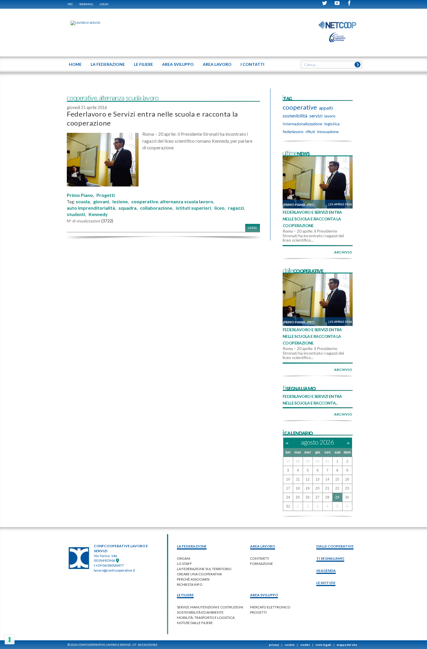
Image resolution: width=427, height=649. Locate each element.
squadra (128, 208)
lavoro (330, 115)
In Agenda (326, 570)
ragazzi (236, 208)
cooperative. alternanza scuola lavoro (172, 201)
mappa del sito (347, 644)
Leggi (252, 227)
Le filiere (185, 595)
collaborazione (156, 208)
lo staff (184, 563)
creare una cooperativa (199, 574)
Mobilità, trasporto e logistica (206, 617)
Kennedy (98, 214)
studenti (76, 214)
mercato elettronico (270, 607)
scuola (83, 201)
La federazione (192, 546)
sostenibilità (295, 115)
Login (104, 4)
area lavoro (262, 546)
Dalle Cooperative (335, 546)
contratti (259, 558)
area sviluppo (264, 595)
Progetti (105, 195)
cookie (290, 644)
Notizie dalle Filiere (195, 623)
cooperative (300, 107)
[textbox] (329, 65)
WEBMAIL (86, 4)
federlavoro (293, 131)
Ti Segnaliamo (330, 558)
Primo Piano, (80, 195)
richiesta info (189, 584)
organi (183, 558)
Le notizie (326, 583)
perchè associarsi (193, 579)
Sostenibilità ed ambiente (200, 612)
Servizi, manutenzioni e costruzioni (210, 607)
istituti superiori (193, 208)
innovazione (328, 131)
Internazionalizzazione (302, 123)
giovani (101, 201)
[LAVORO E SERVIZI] (82, 22)
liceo (219, 208)
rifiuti (310, 131)
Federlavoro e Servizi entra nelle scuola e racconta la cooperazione (312, 219)
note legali (323, 644)
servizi (315, 115)
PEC (70, 4)
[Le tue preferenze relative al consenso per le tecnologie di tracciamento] (10, 639)
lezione (120, 201)
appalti (326, 107)
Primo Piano (294, 204)
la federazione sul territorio (204, 569)
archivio (343, 252)
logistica (332, 123)
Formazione (261, 563)
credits (305, 644)
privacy (274, 644)
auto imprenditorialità (91, 208)
